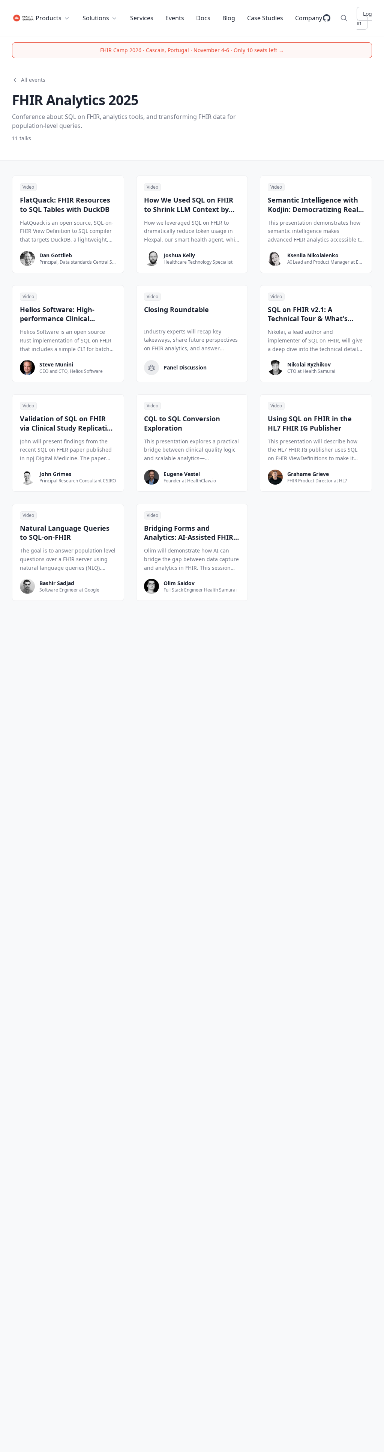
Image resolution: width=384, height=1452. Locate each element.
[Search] (344, 18)
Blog (228, 18)
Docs (203, 18)
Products (49, 18)
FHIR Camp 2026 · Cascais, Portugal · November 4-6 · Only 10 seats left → (192, 50)
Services (141, 18)
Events (174, 18)
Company (308, 18)
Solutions (95, 18)
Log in (364, 18)
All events (33, 79)
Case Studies (265, 18)
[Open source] (326, 18)
